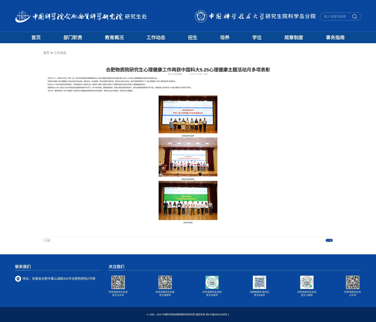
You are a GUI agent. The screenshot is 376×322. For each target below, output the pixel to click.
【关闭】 (205, 74)
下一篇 (329, 240)
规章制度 (293, 37)
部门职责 (72, 37)
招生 (192, 37)
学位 (257, 37)
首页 (36, 37)
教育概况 (114, 37)
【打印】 (200, 74)
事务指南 (335, 37)
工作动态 (155, 37)
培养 (225, 37)
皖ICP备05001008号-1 (217, 314)
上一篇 (47, 240)
